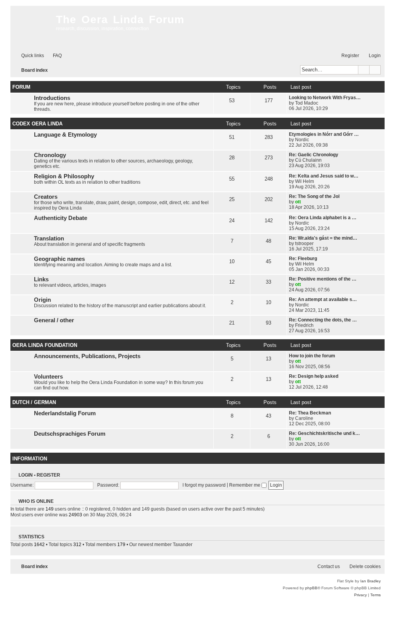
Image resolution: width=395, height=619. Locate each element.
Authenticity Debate (60, 218)
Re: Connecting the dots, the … (323, 320)
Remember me (245, 485)
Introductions (52, 98)
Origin (42, 300)
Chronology (50, 155)
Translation (49, 238)
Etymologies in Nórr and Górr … (324, 134)
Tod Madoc (306, 103)
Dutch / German (34, 402)
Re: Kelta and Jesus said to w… (323, 176)
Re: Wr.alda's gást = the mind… (323, 238)
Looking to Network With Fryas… (325, 97)
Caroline (304, 418)
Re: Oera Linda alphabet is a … (322, 217)
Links (41, 279)
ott (298, 202)
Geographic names (59, 259)
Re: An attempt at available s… (323, 299)
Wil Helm (304, 181)
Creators (45, 197)
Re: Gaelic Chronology (313, 154)
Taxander (182, 544)
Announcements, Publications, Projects (87, 356)
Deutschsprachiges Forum (69, 434)
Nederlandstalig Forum (65, 413)
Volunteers (48, 377)
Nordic (302, 139)
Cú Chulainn (308, 160)
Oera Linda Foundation (44, 345)
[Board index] (31, 27)
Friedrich (304, 325)
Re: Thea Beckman (310, 413)
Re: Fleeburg (303, 258)
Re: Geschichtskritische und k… (324, 433)
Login (26, 475)
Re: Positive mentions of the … (322, 279)
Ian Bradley (370, 581)
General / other (54, 320)
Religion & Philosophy (64, 176)
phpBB (311, 588)
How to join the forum (312, 356)
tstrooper (304, 243)
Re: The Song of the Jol (314, 196)
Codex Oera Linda (37, 124)
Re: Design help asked (313, 376)
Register (48, 475)
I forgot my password (204, 485)
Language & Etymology (65, 135)
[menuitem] (54, 56)
